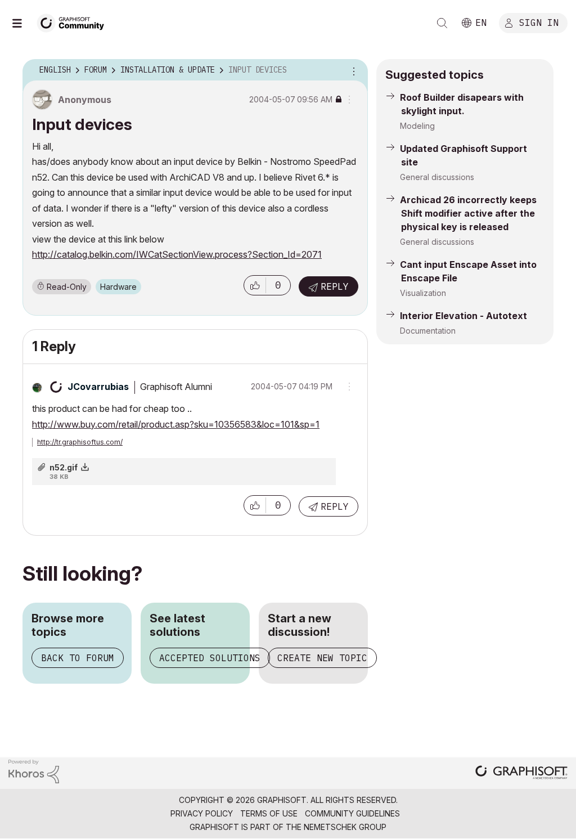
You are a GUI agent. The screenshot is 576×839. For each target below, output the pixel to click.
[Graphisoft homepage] (521, 773)
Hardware (118, 286)
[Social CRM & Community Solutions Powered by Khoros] (33, 770)
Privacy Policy (201, 813)
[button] (255, 285)
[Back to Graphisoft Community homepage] (74, 21)
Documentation (428, 330)
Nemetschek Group (345, 827)
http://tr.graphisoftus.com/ (80, 442)
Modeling (417, 126)
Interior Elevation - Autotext (463, 315)
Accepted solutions (209, 657)
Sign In (539, 22)
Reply (335, 286)
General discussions (437, 177)
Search (442, 23)
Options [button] (352, 70)
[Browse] (22, 23)
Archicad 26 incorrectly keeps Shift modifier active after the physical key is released (468, 213)
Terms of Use (269, 813)
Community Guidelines (352, 813)
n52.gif (64, 467)
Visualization (423, 293)
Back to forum (77, 657)
